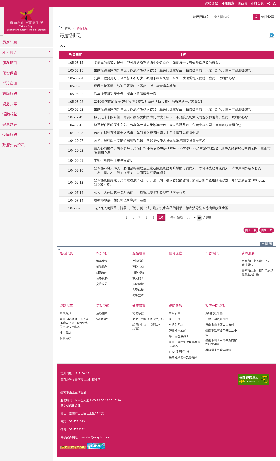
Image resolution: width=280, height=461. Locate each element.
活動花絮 (102, 305)
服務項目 (139, 253)
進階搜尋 (267, 17)
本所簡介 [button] (9, 52)
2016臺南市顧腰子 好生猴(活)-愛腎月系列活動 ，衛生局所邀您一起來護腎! (148, 101)
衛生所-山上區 (26, 20)
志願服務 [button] (9, 94)
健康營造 (139, 305)
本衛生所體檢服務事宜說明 (113, 160)
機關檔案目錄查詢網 (218, 349)
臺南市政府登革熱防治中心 (221, 332)
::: (4, 2)
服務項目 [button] (9, 63)
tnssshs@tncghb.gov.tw (96, 437)
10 (161, 217)
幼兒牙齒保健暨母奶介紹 (148, 319)
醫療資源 (65, 313)
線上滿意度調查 (179, 336)
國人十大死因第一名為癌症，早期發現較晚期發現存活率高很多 (140, 192)
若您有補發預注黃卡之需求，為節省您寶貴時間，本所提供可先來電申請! (147, 132)
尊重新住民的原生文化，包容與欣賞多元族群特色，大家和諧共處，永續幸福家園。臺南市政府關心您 (167, 125)
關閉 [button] (268, 244)
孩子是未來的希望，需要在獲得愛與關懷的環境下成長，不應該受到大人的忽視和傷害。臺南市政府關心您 (171, 117)
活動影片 (102, 319)
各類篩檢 (138, 289)
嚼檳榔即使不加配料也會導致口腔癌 (120, 200)
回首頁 (242, 3)
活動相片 (102, 313)
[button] (199, 218)
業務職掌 (102, 266)
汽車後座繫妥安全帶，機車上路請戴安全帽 (125, 93)
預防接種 (138, 266)
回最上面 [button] (266, 230)
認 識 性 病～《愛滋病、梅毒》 (148, 326)
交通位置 (102, 284)
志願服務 (248, 253)
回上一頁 (251, 230)
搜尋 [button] (256, 17)
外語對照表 (176, 324)
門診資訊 (9, 83)
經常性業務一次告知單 (183, 357)
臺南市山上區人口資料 (219, 324)
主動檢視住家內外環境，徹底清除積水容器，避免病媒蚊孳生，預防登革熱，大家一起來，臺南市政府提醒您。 (174, 70)
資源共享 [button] (9, 104)
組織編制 (102, 272)
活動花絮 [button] (9, 114)
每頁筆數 (176, 217)
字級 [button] (274, 3)
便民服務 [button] (9, 135)
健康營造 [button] (9, 124)
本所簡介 (102, 253)
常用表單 (174, 313)
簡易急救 (138, 313)
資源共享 (66, 305)
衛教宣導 (138, 295)
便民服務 (175, 305)
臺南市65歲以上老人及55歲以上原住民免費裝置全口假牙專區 (74, 322)
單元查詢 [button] (63, 46)
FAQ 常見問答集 (179, 351)
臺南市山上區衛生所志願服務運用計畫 (257, 272)
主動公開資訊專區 (216, 319)
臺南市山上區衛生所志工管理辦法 (257, 262)
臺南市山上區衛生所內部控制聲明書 (221, 342)
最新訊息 (9, 42)
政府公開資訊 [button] (13, 145)
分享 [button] (268, 3)
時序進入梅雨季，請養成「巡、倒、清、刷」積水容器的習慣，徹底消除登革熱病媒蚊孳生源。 (163, 208)
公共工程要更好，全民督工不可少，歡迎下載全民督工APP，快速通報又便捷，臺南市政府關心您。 (166, 78)
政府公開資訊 (215, 305)
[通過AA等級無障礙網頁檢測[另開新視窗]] (253, 379)
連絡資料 (102, 278)
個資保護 (9, 73)
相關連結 (65, 338)
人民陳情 (138, 284)
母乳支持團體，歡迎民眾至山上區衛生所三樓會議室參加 (135, 86)
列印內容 (271, 35)
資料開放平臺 (214, 313)
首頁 (68, 28)
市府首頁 (257, 3)
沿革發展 (102, 261)
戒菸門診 (138, 278)
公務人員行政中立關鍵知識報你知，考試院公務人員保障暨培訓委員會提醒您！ (151, 140)
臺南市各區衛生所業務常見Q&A (184, 343)
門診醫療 (138, 261)
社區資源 (65, 332)
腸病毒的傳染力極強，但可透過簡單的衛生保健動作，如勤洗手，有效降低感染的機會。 (158, 62)
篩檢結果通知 (177, 330)
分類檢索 (227, 3)
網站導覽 (211, 3)
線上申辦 (174, 319)
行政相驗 (138, 272)
